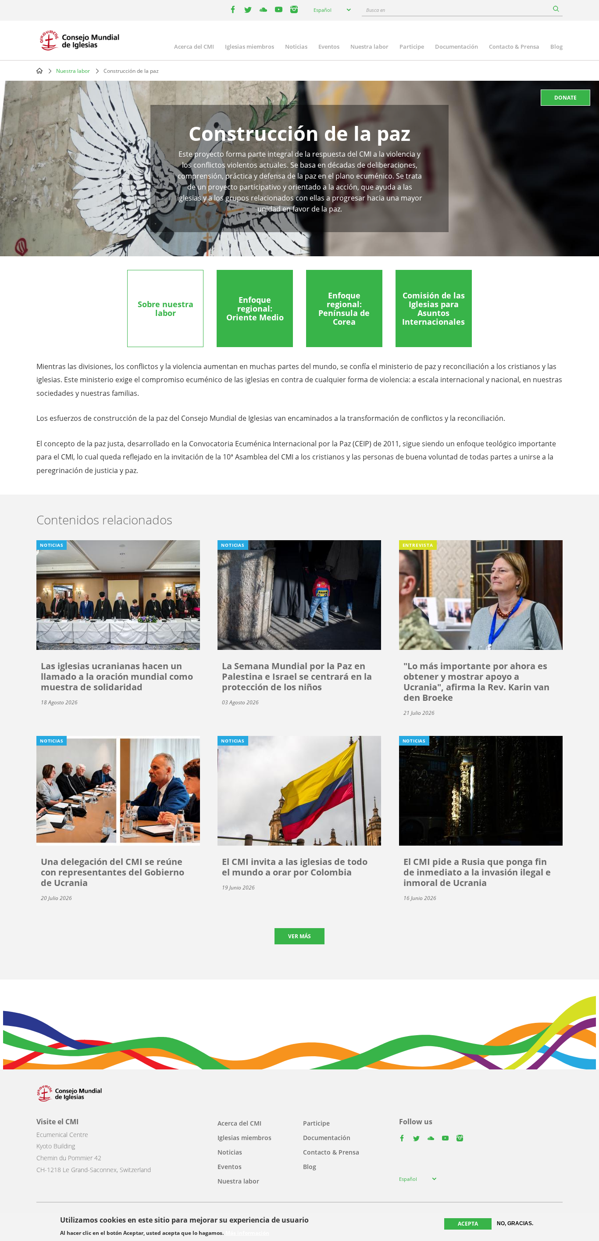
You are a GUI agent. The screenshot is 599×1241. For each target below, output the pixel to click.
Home (39, 71)
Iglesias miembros (249, 46)
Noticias (296, 46)
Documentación (456, 46)
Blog (556, 46)
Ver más (299, 936)
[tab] (165, 308)
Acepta (468, 1223)
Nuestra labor (369, 46)
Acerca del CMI (194, 46)
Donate (565, 97)
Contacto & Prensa (514, 46)
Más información (247, 1233)
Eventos (328, 46)
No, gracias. (515, 1223)
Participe (411, 46)
